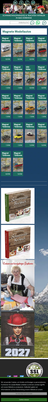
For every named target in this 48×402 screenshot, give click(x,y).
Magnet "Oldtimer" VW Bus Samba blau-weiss (18, 39)
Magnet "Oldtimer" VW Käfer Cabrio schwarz (18, 97)
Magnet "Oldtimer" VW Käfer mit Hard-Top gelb (18, 125)
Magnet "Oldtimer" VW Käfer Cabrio (6, 97)
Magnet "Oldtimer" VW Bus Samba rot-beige (30, 39)
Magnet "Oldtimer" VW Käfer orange (30, 97)
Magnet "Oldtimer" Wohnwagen (30, 125)
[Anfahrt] (21, 3)
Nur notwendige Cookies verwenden (24, 394)
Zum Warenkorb (44, 21)
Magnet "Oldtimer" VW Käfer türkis (42, 97)
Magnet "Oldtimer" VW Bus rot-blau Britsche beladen (18, 154)
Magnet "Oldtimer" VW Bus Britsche (6, 68)
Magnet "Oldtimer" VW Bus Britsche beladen (6, 154)
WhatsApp (38, 22)
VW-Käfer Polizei (29, 68)
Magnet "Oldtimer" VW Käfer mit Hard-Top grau (6, 125)
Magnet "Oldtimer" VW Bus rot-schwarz (42, 39)
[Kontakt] (33, 3)
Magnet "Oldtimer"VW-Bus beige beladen (42, 125)
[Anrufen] (27, 3)
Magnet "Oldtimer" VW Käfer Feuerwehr (42, 68)
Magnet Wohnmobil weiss (6, 39)
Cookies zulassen (24, 400)
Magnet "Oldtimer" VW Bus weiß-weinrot (18, 68)
